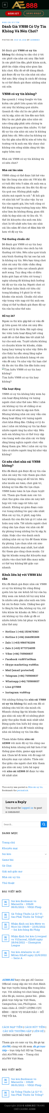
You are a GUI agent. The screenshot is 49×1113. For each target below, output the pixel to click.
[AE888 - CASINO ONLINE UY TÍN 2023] (24, 4)
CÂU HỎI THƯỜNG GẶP (17, 1031)
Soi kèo (6, 854)
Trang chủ (8, 842)
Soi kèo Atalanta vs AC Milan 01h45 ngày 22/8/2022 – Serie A (29, 955)
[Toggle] (46, 854)
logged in (27, 807)
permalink (22, 790)
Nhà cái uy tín (10, 22)
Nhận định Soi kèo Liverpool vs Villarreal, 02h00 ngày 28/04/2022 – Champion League (29, 941)
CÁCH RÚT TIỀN (34, 1027)
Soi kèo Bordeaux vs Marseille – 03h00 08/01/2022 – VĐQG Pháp (26, 904)
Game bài (8, 859)
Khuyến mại (10, 848)
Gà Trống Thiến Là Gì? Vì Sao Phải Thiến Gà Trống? (27, 915)
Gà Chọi (7, 865)
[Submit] (44, 824)
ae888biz (35, 40)
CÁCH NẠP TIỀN (12, 1027)
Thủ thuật (8, 883)
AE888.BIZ (8, 979)
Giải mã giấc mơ (12, 871)
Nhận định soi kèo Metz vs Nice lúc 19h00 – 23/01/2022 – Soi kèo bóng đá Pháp (28, 926)
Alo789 (6, 1046)
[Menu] (4, 4)
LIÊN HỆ (38, 1031)
